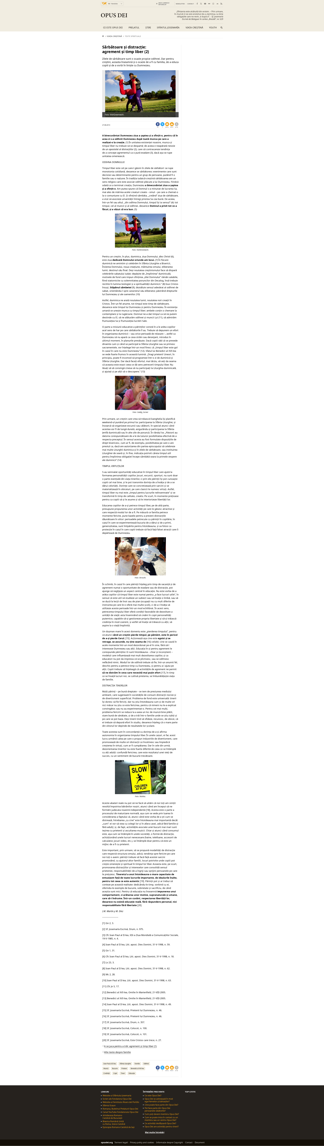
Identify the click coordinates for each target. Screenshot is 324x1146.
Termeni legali (121, 1142)
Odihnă (146, 1064)
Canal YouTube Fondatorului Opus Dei (120, 1112)
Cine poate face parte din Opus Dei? (161, 1105)
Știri (148, 27)
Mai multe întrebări (154, 1132)
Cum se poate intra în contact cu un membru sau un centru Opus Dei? (161, 1118)
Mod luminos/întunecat (164, 3)
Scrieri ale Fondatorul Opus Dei (117, 1099)
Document (200, 1142)
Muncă (106, 1068)
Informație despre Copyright (169, 1142)
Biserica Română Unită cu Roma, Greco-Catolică (114, 1122)
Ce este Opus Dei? (153, 1095)
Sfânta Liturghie (125, 1064)
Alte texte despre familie (117, 1052)
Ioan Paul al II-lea (110, 1064)
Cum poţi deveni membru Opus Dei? (162, 1114)
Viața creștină (194, 27)
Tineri (123, 1073)
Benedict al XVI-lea (137, 1068)
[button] (172, 125)
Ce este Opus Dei (113, 27)
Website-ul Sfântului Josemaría (117, 1095)
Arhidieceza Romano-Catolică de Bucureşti (112, 1116)
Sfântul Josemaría (168, 27)
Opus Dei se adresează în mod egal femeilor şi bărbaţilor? (159, 1100)
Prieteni (124, 1068)
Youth (213, 27)
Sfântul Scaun (109, 1105)
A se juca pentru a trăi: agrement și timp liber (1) (130, 1046)
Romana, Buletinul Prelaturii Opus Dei (120, 1108)
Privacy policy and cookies (142, 1142)
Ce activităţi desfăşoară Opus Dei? (160, 1123)
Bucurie (115, 1068)
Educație (132, 1073)
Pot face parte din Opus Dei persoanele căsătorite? (157, 1109)
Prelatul (134, 27)
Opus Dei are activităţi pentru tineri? (162, 1126)
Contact (190, 4)
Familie (137, 1064)
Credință (107, 1073)
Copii (115, 1073)
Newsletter (180, 4)
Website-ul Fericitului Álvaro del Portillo (121, 1102)
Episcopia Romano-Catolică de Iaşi (118, 1127)
